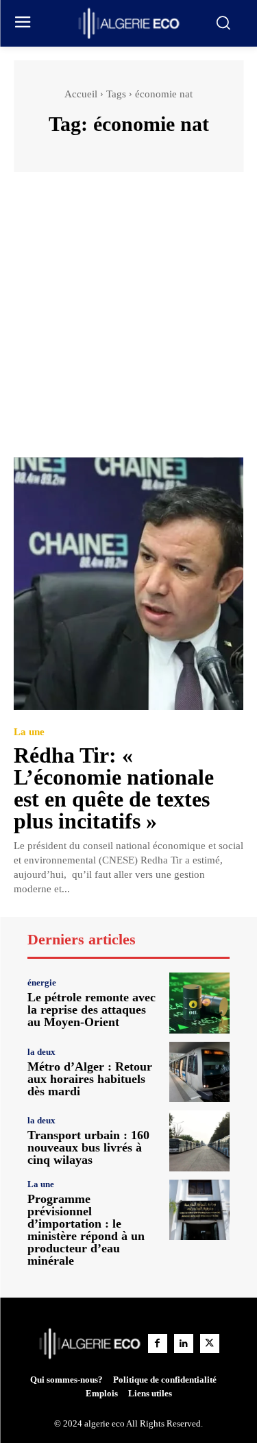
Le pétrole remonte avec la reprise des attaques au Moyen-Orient (91, 1009)
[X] (209, 1343)
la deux (41, 1051)
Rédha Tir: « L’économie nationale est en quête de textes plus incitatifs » (114, 788)
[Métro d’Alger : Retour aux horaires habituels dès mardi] (199, 1072)
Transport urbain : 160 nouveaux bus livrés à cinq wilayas (88, 1147)
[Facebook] (157, 1343)
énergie (41, 982)
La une (29, 732)
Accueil (80, 93)
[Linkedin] (183, 1343)
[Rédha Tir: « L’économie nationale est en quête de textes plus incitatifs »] (128, 584)
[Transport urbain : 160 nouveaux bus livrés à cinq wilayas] (199, 1140)
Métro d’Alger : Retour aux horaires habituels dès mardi (89, 1079)
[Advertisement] (128, 321)
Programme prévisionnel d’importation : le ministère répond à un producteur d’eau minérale (86, 1229)
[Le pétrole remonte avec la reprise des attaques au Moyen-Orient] (199, 1003)
